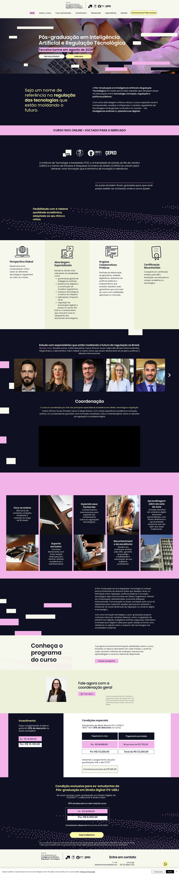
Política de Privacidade (87, 872)
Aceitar (170, 872)
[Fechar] (176, 871)
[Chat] (165, 864)
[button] (106, 661)
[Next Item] (169, 375)
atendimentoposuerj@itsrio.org (106, 864)
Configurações (158, 872)
